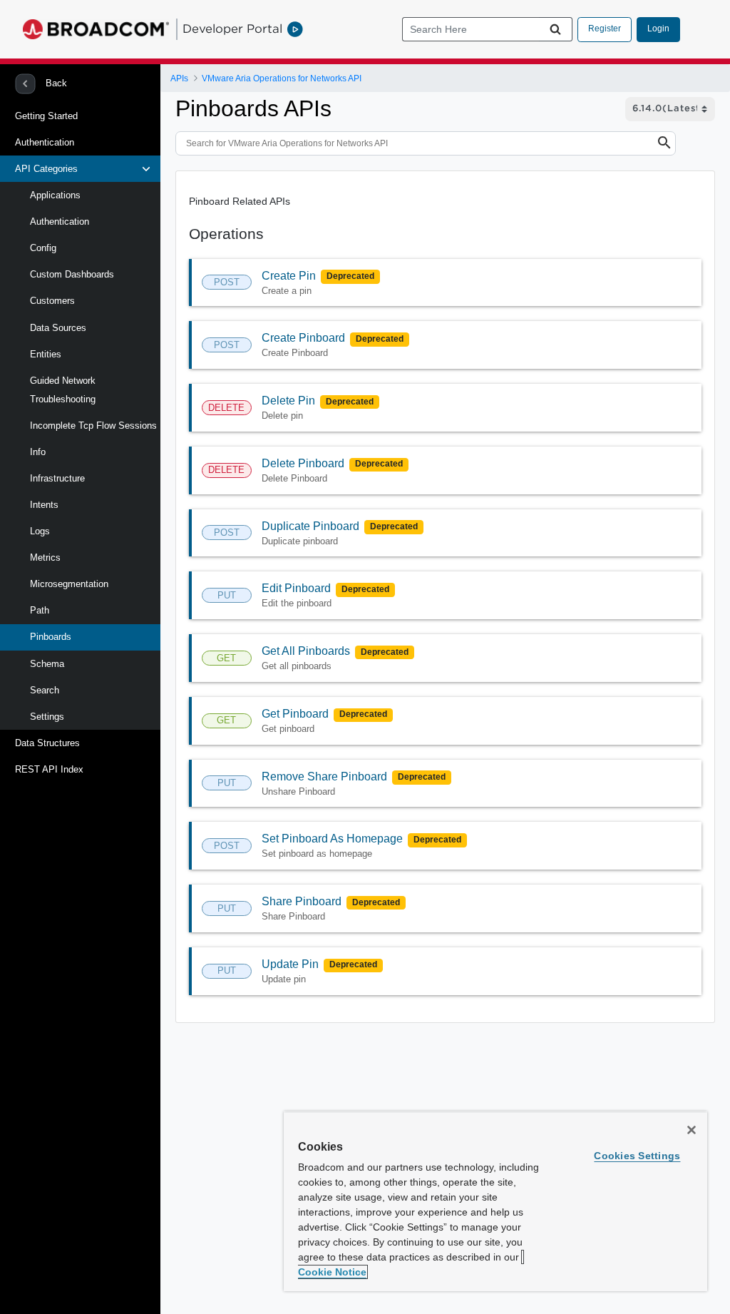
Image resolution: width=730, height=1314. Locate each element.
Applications (55, 195)
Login (658, 29)
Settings (47, 716)
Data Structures (47, 743)
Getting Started (46, 116)
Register (604, 29)
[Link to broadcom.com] (96, 29)
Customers (52, 300)
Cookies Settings (637, 1155)
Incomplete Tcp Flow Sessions (93, 425)
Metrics (45, 557)
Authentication (44, 142)
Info (38, 452)
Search (44, 690)
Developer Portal (232, 28)
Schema (47, 663)
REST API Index (49, 769)
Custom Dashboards (72, 274)
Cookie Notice (332, 1272)
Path (39, 610)
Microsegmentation (69, 584)
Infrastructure (57, 478)
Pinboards (50, 636)
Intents (44, 504)
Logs (40, 531)
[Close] (691, 1130)
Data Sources (58, 327)
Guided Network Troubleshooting (63, 389)
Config (43, 248)
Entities (45, 354)
